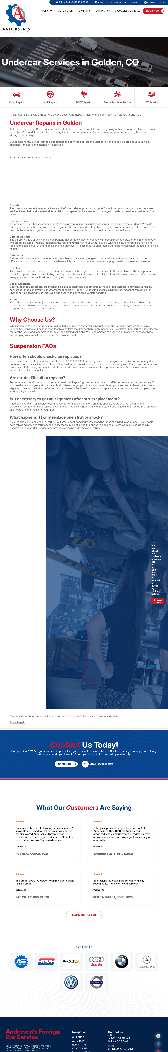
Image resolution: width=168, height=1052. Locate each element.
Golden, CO (21, 846)
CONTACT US (103, 11)
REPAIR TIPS (84, 11)
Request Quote (158, 601)
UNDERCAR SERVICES (128, 114)
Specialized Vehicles (127, 11)
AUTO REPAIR (65, 11)
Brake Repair (17, 722)
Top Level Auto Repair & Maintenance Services (84, 114)
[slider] (20, 821)
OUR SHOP (47, 11)
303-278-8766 (154, 572)
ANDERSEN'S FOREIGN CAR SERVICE (32, 114)
